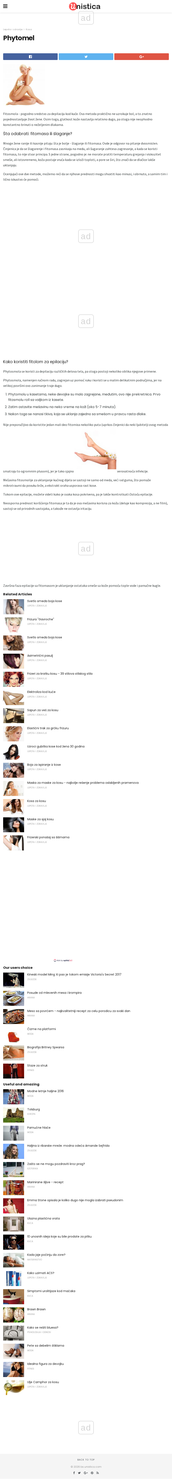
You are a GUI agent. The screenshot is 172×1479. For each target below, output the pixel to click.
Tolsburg (33, 1109)
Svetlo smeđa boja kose (44, 601)
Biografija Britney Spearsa (45, 1047)
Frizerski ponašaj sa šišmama (48, 837)
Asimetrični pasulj (40, 655)
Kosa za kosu (36, 801)
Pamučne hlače (39, 1128)
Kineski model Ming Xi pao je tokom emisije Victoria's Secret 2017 (74, 974)
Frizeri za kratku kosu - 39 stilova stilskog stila (60, 674)
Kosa (29, 29)
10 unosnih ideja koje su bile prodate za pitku (59, 1236)
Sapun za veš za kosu (42, 710)
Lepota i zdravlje (12, 29)
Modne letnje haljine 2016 (45, 1091)
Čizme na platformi (41, 1029)
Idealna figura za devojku (45, 1364)
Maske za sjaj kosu (40, 819)
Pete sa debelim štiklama (45, 1345)
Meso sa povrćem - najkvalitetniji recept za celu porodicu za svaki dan (78, 1011)
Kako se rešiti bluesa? (42, 1327)
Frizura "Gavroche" (40, 619)
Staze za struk (37, 1065)
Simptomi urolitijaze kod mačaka (51, 1291)
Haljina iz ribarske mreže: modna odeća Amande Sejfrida (68, 1146)
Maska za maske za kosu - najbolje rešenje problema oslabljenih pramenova (83, 783)
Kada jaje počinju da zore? (46, 1255)
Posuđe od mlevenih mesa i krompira (54, 993)
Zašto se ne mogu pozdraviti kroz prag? (56, 1164)
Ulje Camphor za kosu (43, 1382)
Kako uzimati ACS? (40, 1273)
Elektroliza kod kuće (41, 692)
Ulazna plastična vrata (43, 1218)
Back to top (86, 1459)
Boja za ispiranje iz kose (44, 765)
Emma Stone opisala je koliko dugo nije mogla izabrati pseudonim (75, 1200)
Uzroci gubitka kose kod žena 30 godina (56, 746)
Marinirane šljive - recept (45, 1182)
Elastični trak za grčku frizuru (48, 728)
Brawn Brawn (36, 1309)
